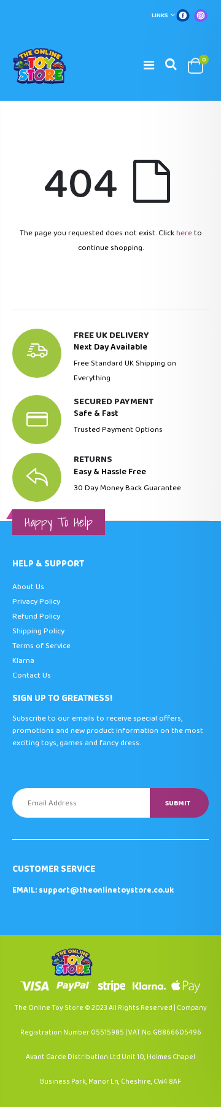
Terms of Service (41, 646)
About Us (28, 587)
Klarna (23, 660)
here (184, 233)
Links (160, 15)
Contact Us (31, 675)
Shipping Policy (38, 631)
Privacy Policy (36, 601)
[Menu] (149, 66)
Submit (177, 803)
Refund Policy (36, 616)
